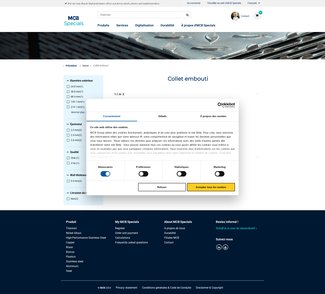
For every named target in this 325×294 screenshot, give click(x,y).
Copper (70, 242)
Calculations (122, 237)
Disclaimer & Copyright (209, 287)
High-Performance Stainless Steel (86, 237)
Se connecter (194, 3)
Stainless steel (74, 261)
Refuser (162, 187)
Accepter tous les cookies (211, 187)
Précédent (71, 65)
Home (85, 65)
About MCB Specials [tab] (178, 222)
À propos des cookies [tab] (213, 116)
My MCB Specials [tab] (127, 222)
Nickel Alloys (73, 233)
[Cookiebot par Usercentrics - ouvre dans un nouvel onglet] (220, 105)
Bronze (70, 252)
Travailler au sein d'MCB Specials (224, 3)
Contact (169, 242)
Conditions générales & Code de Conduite (166, 287)
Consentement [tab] (111, 116)
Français (252, 3)
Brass (69, 247)
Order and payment (126, 233)
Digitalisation (144, 25)
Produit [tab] (71, 222)
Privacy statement (126, 287)
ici (111, 156)
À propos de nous (174, 228)
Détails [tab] (162, 116)
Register (120, 228)
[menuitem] (194, 3)
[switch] (143, 174)
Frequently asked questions (131, 242)
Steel (69, 271)
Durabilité (167, 25)
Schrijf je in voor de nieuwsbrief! (235, 228)
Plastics (70, 256)
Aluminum (72, 266)
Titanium (71, 228)
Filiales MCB (171, 237)
